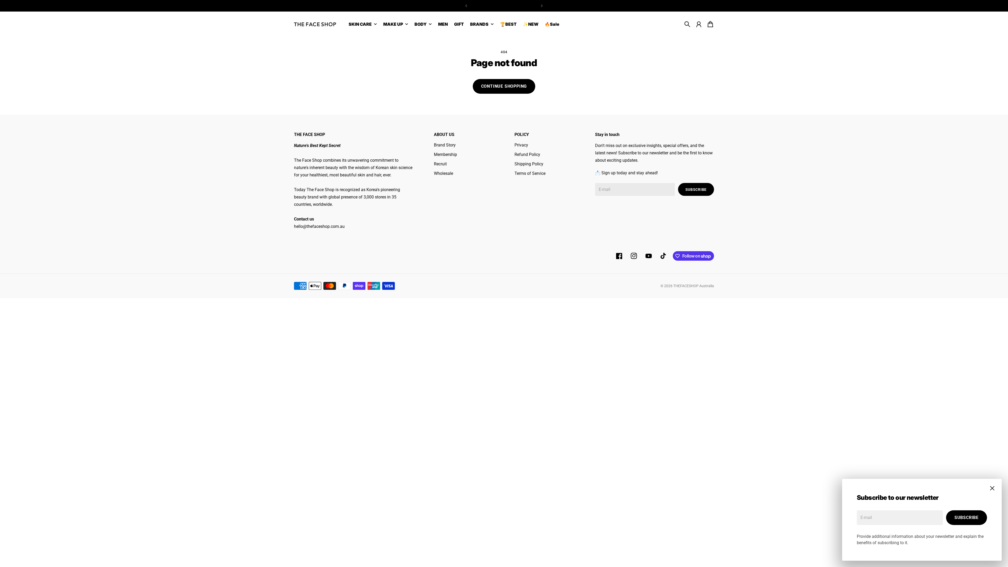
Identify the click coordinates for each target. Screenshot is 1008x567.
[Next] (542, 6)
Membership (445, 154)
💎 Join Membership (504, 5)
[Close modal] (992, 488)
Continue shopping (504, 86)
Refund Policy (527, 154)
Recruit (440, 163)
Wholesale (443, 173)
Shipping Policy (528, 163)
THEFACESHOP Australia (693, 286)
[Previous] (466, 6)
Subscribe (966, 517)
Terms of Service (529, 173)
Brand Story (445, 145)
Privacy (521, 145)
